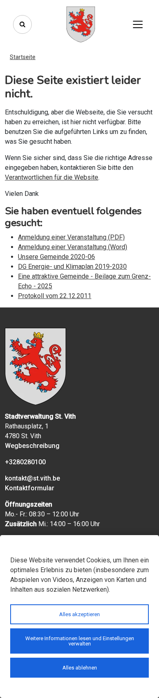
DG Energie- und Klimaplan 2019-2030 (72, 266)
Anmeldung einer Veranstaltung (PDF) (71, 237)
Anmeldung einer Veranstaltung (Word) (72, 247)
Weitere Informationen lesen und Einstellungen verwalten (79, 641)
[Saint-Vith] (80, 24)
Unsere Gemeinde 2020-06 (56, 257)
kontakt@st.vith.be (32, 478)
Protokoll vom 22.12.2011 (54, 296)
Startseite (22, 57)
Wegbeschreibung (32, 446)
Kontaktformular (29, 488)
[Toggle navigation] (137, 24)
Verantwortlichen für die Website (51, 177)
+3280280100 (25, 462)
